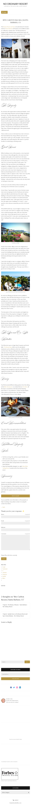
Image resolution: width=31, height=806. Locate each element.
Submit (3, 558)
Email (15, 521)
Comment (15, 533)
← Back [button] (3, 507)
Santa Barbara (8, 28)
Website (3, 527)
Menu (5, 12)
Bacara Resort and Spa (9, 26)
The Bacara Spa (8, 347)
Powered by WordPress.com (15, 802)
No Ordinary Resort (15, 3)
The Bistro (25, 387)
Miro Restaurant (8, 387)
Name (15, 514)
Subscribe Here (15, 678)
